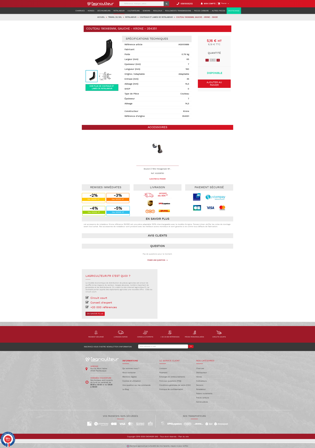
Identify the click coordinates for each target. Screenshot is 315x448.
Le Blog (125, 389)
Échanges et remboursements (172, 377)
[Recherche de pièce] (166, 3)
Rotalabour (201, 389)
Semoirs (199, 385)
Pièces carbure (202, 398)
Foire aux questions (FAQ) (170, 381)
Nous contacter (129, 373)
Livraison (163, 368)
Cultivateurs (201, 381)
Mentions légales (129, 377)
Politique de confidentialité (171, 389)
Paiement (163, 373)
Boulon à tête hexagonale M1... (157, 169)
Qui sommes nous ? (130, 368)
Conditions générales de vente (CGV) (175, 385)
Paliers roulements (204, 393)
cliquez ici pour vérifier (179, 446)
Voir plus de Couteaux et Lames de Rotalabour (101, 87)
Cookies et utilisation (131, 381)
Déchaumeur (201, 373)
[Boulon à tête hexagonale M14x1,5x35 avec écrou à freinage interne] (157, 148)
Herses (199, 377)
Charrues (200, 368)
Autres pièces (202, 402)
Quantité (214, 53)
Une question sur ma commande (136, 385)
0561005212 (184, 3)
